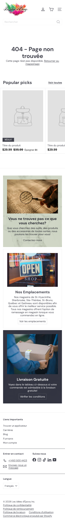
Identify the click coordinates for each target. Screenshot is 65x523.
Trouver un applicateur (15, 425)
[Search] (58, 22)
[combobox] (32, 22)
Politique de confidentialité (17, 505)
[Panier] (51, 9)
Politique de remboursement (18, 508)
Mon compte (10, 442)
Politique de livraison (14, 512)
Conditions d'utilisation (41, 512)
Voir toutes (55, 82)
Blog (5, 434)
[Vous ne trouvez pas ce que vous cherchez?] (32, 196)
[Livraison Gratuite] (32, 354)
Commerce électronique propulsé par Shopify (27, 515)
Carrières (8, 430)
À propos (8, 438)
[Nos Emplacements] (32, 270)
